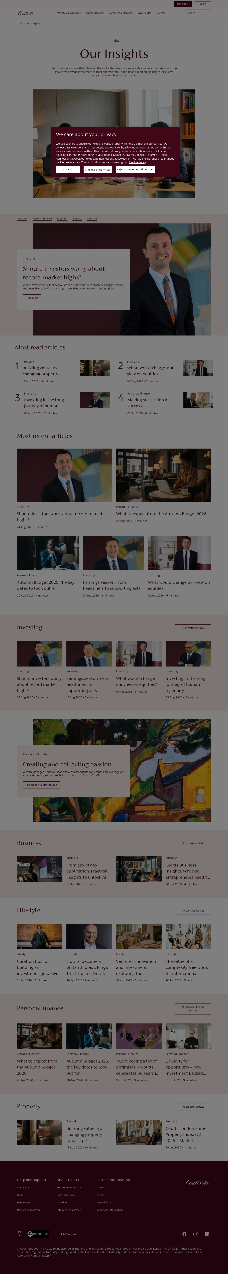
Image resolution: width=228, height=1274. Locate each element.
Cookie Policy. (137, 162)
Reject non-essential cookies (135, 169)
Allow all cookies (68, 170)
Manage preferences (97, 170)
